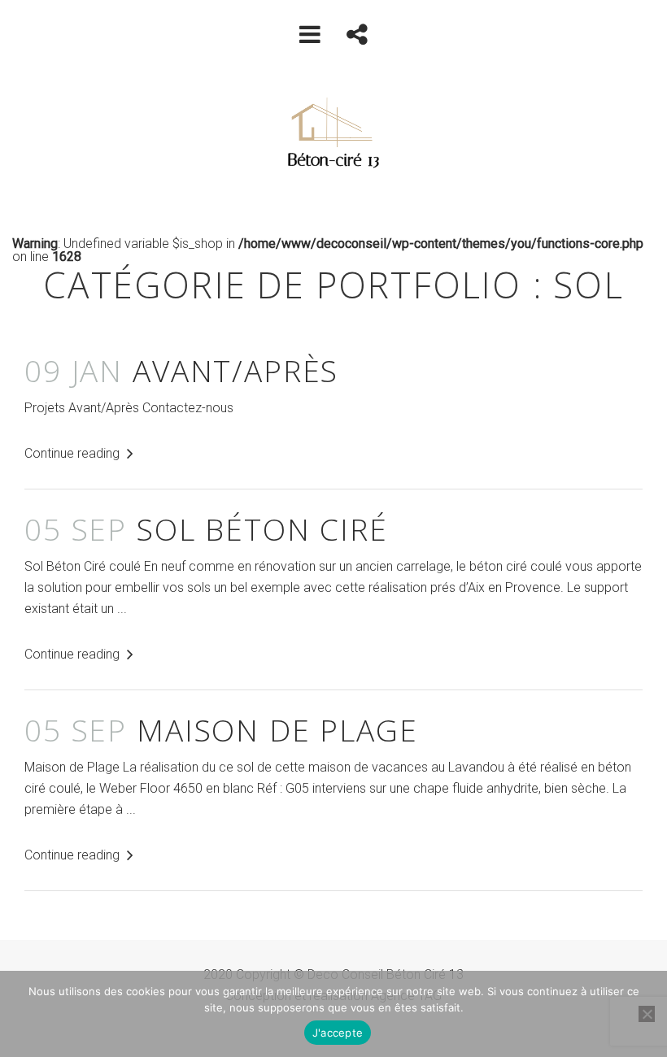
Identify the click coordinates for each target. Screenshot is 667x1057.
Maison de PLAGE (221, 729)
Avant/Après (181, 370)
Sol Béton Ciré (206, 529)
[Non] (647, 1014)
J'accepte (337, 1032)
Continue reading (73, 453)
